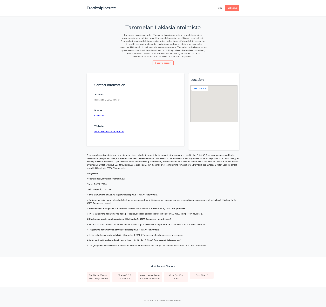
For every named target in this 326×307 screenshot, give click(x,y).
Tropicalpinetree (101, 8)
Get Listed (232, 8)
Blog (220, 8)
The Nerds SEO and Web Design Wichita (98, 277)
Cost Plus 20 (202, 275)
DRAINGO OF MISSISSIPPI (124, 277)
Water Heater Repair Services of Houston (150, 277)
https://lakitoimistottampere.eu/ (109, 131)
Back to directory (163, 63)
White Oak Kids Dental (176, 277)
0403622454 (100, 115)
